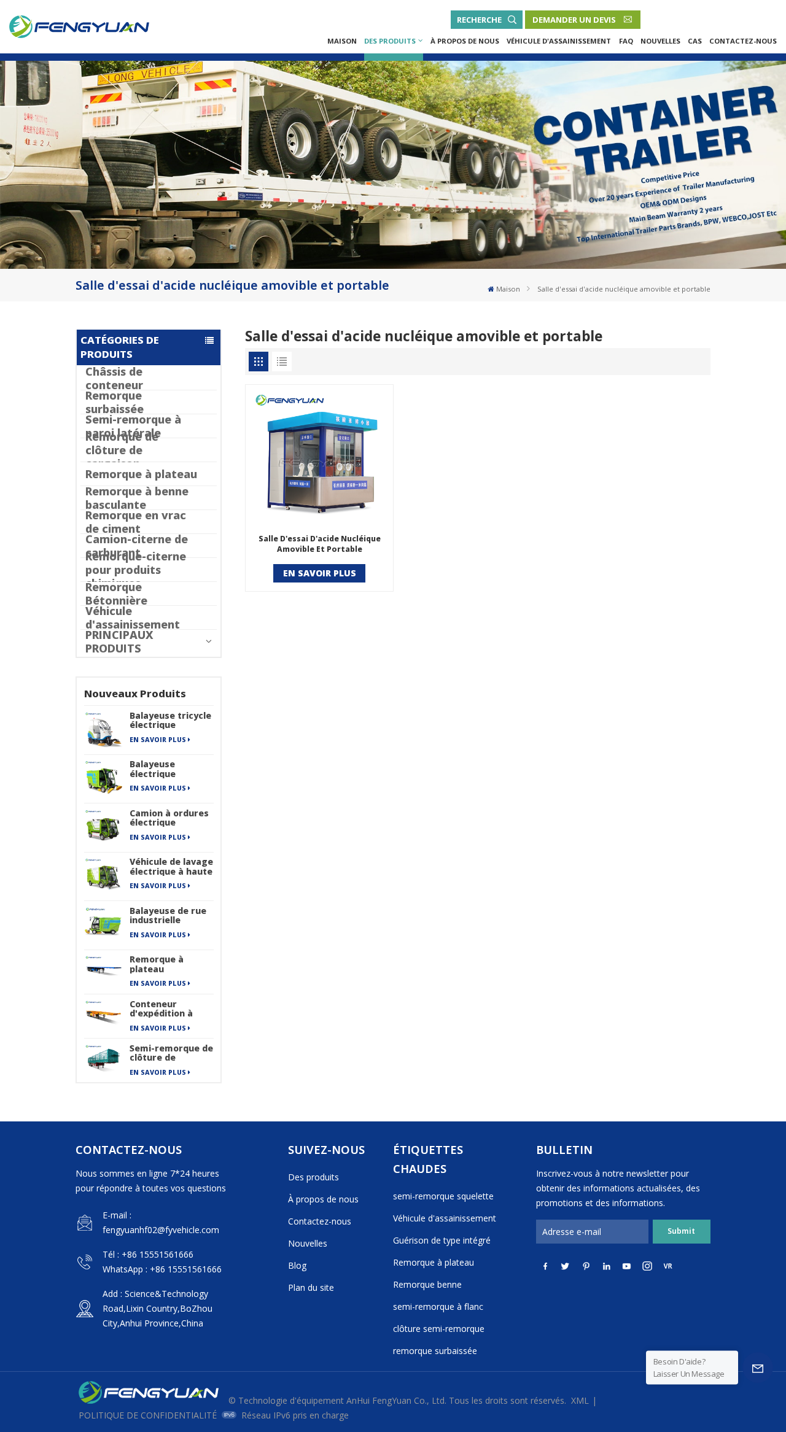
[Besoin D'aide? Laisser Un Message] (757, 1367)
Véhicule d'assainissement (559, 40)
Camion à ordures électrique (169, 817)
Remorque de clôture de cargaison (121, 450)
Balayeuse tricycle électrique (170, 720)
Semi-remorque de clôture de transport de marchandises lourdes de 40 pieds (171, 1052)
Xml (580, 1400)
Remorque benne (427, 1284)
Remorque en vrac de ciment (135, 521)
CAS (695, 40)
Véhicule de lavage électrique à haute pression (171, 866)
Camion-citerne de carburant (136, 545)
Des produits (390, 40)
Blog (297, 1265)
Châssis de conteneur (114, 378)
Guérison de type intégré (442, 1240)
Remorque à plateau (141, 473)
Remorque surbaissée (114, 402)
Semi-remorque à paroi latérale (133, 426)
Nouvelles (660, 40)
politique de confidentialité (148, 1415)
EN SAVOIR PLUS (158, 739)
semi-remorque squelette (443, 1196)
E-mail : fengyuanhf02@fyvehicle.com (161, 1222)
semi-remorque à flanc (438, 1306)
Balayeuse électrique (153, 768)
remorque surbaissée (435, 1351)
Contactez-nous (743, 40)
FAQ (626, 40)
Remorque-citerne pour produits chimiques (135, 569)
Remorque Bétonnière (116, 593)
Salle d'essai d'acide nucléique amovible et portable (320, 544)
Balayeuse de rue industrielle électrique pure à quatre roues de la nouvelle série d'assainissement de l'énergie (171, 915)
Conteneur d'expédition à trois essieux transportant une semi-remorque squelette (169, 1008)
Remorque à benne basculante (137, 497)
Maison (342, 40)
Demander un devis (574, 19)
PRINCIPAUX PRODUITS (119, 641)
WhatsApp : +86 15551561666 (162, 1269)
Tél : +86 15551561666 (148, 1254)
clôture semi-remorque (438, 1328)
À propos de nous (464, 40)
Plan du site (311, 1287)
